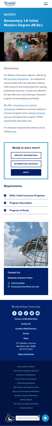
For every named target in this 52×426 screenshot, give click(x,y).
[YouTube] (37, 313)
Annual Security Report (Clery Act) (26, 370)
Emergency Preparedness (26, 375)
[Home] (9, 3)
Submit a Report (26, 399)
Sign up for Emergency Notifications (26, 391)
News (26, 338)
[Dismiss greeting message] (39, 416)
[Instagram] (20, 313)
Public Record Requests (26, 383)
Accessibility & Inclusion (26, 366)
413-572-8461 (18, 283)
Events (26, 333)
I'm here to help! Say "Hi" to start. (27, 418)
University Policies (26, 408)
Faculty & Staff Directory (26, 328)
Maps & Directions (26, 354)
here (14, 131)
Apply (26, 172)
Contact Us (26, 323)
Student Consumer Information (26, 395)
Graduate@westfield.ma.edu (25, 286)
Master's (10, 14)
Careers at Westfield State (26, 318)
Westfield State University (26, 306)
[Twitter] (32, 313)
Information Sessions (26, 163)
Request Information (26, 155)
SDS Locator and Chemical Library (26, 387)
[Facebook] (14, 313)
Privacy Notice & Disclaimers (26, 379)
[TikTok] (26, 313)
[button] (45, 418)
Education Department (18, 79)
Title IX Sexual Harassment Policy (26, 404)
